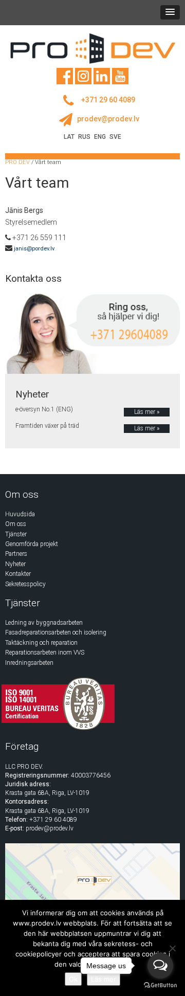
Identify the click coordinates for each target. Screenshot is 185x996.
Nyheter (15, 564)
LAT (69, 136)
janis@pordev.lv (34, 248)
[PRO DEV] (92, 48)
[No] (172, 948)
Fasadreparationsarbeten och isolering (55, 632)
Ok (73, 979)
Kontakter (18, 573)
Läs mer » (146, 411)
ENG (100, 136)
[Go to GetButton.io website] (160, 985)
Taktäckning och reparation (41, 642)
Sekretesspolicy (25, 584)
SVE (115, 136)
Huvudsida (20, 514)
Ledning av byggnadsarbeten (44, 622)
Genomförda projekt (31, 544)
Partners (16, 553)
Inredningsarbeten (29, 662)
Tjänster (16, 534)
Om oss (15, 524)
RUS (84, 136)
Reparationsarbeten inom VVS (44, 652)
